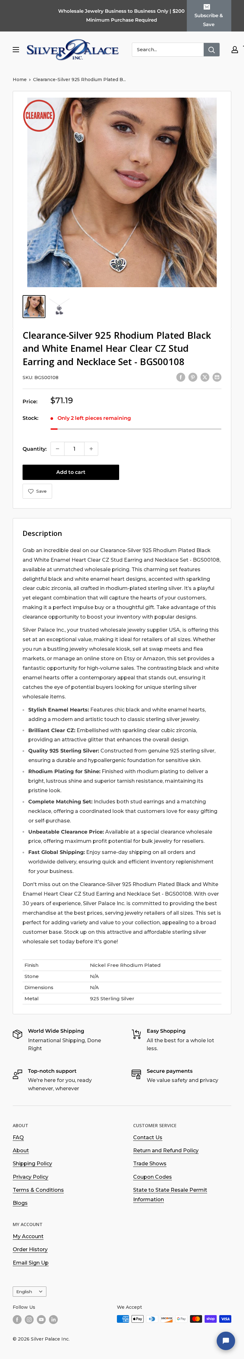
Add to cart (70, 472)
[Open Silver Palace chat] (226, 1341)
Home (20, 79)
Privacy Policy (30, 1177)
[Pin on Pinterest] (192, 377)
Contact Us (147, 1137)
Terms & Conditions (38, 1190)
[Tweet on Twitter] (204, 377)
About (21, 1151)
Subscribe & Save (208, 19)
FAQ (18, 1137)
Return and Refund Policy (166, 1151)
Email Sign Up (31, 1263)
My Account (28, 1236)
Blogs (20, 1203)
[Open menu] (16, 49)
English (24, 1291)
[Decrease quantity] (57, 448)
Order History (30, 1249)
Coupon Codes (152, 1177)
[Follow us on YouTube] (41, 1319)
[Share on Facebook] (180, 377)
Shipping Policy (32, 1164)
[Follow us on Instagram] (29, 1319)
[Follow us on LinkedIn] (53, 1319)
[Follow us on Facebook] (17, 1319)
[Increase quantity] (91, 448)
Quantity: (35, 449)
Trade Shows (149, 1164)
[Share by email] (217, 377)
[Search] (212, 49)
